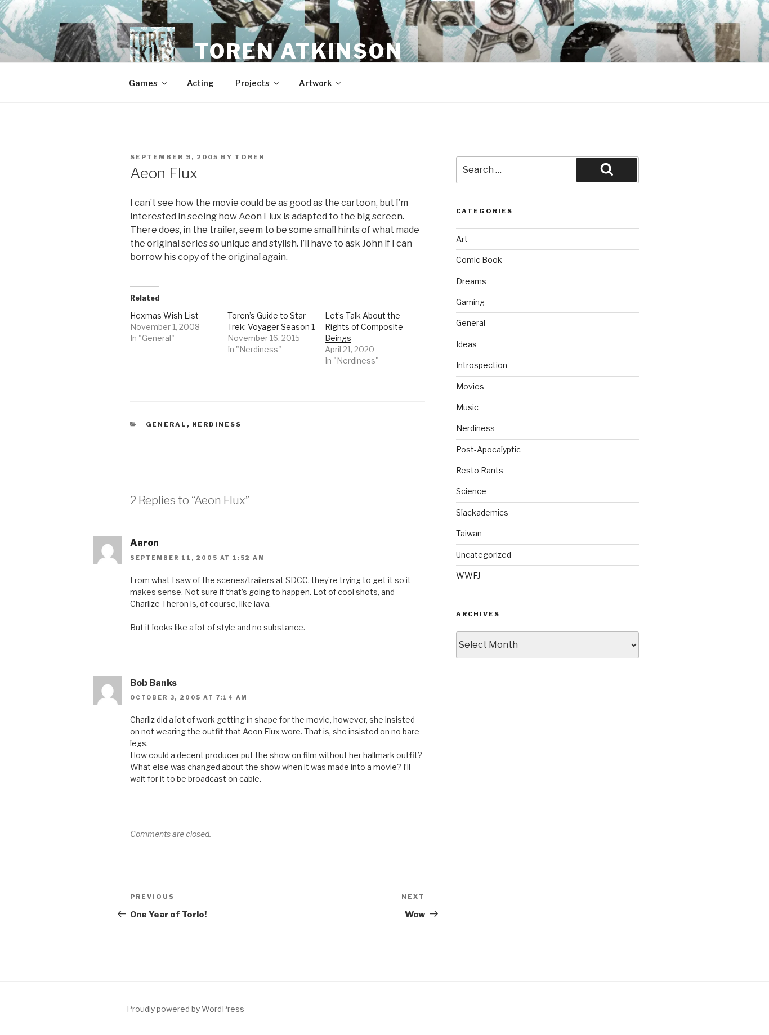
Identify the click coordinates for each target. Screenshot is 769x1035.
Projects (252, 83)
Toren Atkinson (299, 51)
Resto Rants (479, 470)
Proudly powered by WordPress (185, 1009)
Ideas (466, 344)
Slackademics (482, 512)
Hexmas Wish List (164, 315)
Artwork (315, 83)
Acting (200, 83)
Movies (470, 386)
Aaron (144, 542)
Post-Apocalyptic (488, 449)
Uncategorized (483, 554)
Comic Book (479, 260)
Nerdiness (217, 424)
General (166, 424)
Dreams (471, 281)
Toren (250, 157)
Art (462, 239)
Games (143, 83)
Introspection (481, 365)
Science (471, 491)
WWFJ (468, 575)
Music (467, 407)
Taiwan (469, 533)
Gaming (470, 302)
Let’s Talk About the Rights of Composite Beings (364, 327)
